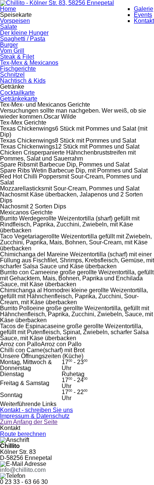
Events (143, 15)
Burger (9, 45)
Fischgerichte (18, 68)
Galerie (143, 9)
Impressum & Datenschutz (35, 416)
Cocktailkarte (17, 92)
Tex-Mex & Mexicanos (29, 63)
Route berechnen (23, 434)
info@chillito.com (23, 470)
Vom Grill (12, 51)
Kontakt (144, 21)
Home (8, 9)
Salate (8, 27)
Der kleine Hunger (24, 33)
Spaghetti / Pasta (22, 39)
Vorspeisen (15, 21)
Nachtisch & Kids (23, 80)
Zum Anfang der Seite (29, 422)
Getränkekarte (18, 98)
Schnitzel (12, 74)
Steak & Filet (17, 57)
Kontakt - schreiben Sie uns (36, 410)
